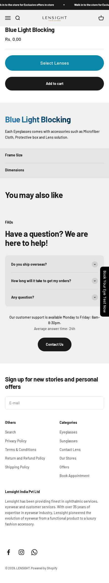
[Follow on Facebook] (8, 552)
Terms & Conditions (20, 449)
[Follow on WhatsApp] (34, 552)
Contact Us (54, 344)
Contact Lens (70, 449)
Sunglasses (69, 441)
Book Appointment (74, 475)
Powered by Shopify (44, 568)
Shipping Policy (17, 467)
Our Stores (68, 458)
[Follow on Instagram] (21, 552)
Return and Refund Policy (25, 458)
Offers (64, 467)
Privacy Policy (16, 441)
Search (10, 432)
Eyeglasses (68, 432)
